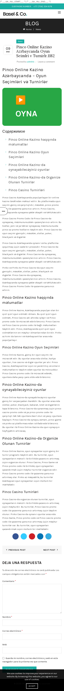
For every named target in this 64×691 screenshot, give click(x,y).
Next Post (49, 550)
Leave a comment (46, 61)
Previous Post (17, 550)
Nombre (7, 616)
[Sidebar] (4, 211)
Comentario (9, 581)
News (38, 29)
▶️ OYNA (26, 106)
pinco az (6, 229)
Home (29, 29)
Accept (32, 686)
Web (4, 644)
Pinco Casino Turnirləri (27, 190)
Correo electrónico (12, 630)
